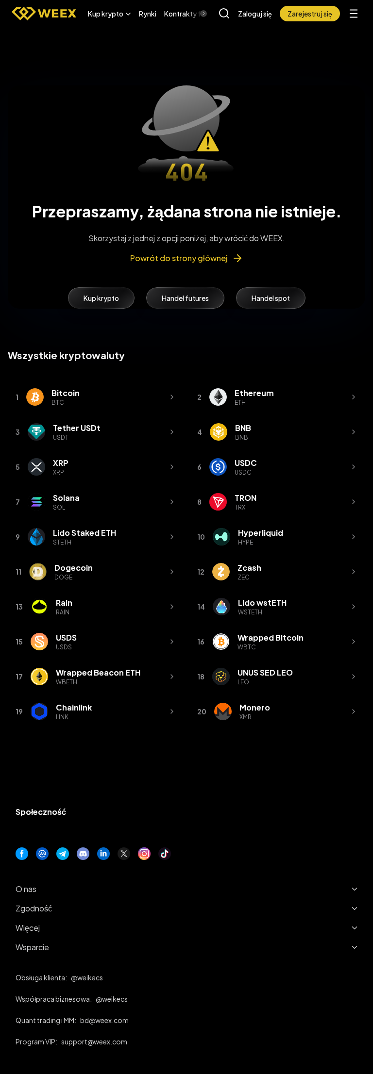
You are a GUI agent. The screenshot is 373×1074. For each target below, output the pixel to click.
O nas (26, 889)
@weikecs (87, 977)
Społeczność (41, 812)
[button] (109, 13)
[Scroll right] (195, 13)
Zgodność (34, 908)
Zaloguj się (255, 13)
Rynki (147, 13)
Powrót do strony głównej (179, 258)
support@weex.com (94, 1041)
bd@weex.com (104, 1020)
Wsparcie (32, 947)
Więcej (28, 928)
